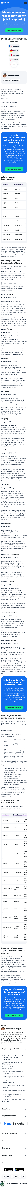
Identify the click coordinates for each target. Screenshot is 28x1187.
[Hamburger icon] (25, 3)
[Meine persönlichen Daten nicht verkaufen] (2, 1184)
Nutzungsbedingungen (12, 1183)
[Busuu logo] (5, 3)
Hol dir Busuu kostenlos (14, 30)
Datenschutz (23, 1183)
